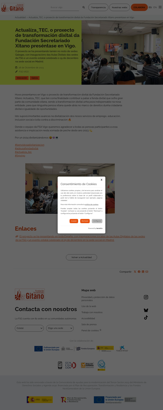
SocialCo (99, 228)
